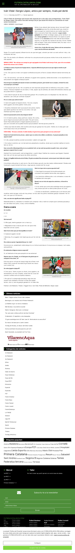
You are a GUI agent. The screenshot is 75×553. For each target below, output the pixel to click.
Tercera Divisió (53, 36)
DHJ (9, 447)
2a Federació (9, 356)
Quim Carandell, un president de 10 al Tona (17, 332)
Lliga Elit (7, 419)
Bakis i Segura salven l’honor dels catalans (17, 297)
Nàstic (45, 451)
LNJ (28, 451)
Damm (6, 447)
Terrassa (36, 462)
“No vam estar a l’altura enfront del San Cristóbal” (19, 313)
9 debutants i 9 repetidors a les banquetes (17, 316)
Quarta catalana (16, 525)
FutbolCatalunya (10, 409)
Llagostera (7, 451)
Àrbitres (7, 368)
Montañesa (39, 450)
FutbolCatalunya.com (27, 2)
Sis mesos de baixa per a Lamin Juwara (16, 322)
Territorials (60, 526)
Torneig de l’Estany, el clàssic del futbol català (18, 325)
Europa (28, 447)
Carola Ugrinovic (28, 15)
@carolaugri (19, 24)
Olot (50, 450)
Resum (49, 454)
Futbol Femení (9, 403)
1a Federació (8, 353)
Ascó (30, 285)
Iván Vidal (48, 33)
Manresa (33, 450)
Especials (8, 390)
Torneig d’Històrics (10, 434)
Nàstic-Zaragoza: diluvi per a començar (16, 310)
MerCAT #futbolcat (10, 422)
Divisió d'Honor (61, 522)
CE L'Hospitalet (37, 444)
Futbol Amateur (9, 397)
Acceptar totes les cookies (38, 548)
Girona (48, 447)
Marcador (6, 523)
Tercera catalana (16, 523)
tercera (19, 461)
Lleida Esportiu (18, 450)
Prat (61, 451)
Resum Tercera (57, 455)
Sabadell (65, 454)
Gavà (44, 447)
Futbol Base (8, 400)
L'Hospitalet (64, 447)
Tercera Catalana (28, 462)
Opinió (7, 425)
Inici (5, 520)
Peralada (56, 451)
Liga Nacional (61, 524)
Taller (5, 525)
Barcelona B (29, 444)
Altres (7, 362)
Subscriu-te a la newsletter (46, 492)
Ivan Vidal (35, 285)
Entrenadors (47, 526)
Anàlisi (7, 365)
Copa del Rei (8, 378)
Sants (23, 458)
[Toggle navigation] (3, 3)
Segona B (31, 458)
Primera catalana (16, 520)
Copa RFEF (8, 381)
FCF (6, 393)
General (7, 415)
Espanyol (14, 447)
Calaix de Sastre (10, 371)
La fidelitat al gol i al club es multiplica (16, 303)
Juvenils (56, 447)
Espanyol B (21, 447)
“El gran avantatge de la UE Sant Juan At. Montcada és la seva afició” (25, 319)
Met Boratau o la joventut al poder (15, 307)
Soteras (53, 458)
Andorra (6, 444)
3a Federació (14, 285)
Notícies (6, 522)
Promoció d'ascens (33, 455)
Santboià (19, 458)
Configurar (37, 543)
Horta (52, 447)
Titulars (20, 285)
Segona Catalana (43, 458)
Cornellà (63, 443)
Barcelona (22, 444)
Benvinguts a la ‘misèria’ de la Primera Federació (19, 300)
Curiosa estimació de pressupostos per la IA (18, 329)
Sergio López (54, 35)
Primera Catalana (10, 428)
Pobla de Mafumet (44, 285)
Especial (7, 387)
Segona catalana (16, 522)
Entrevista (8, 384)
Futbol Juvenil (9, 406)
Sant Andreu (10, 458)
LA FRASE (8, 412)
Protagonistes (41, 455)
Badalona (13, 444)
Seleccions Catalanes (49, 524)
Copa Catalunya (9, 375)
